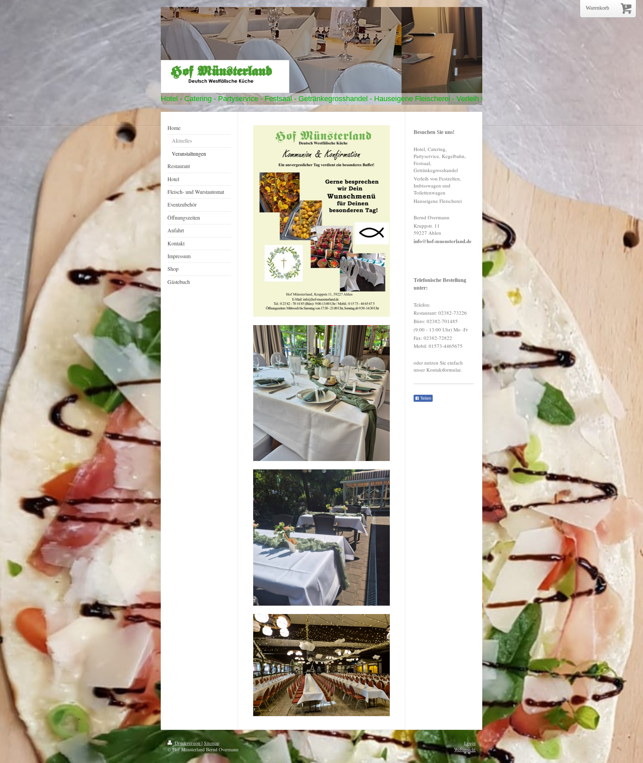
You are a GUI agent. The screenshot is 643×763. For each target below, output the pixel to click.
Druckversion (187, 743)
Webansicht (465, 749)
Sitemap (211, 743)
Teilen (425, 398)
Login (470, 743)
